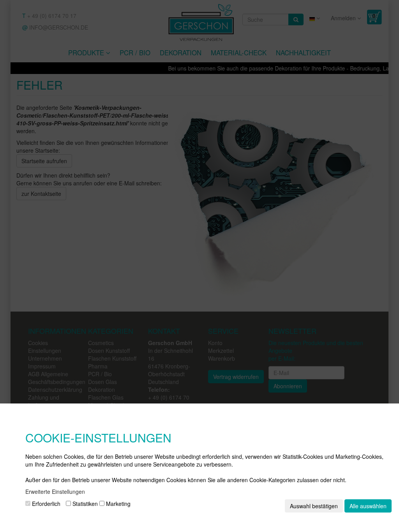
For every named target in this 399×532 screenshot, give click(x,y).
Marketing (117, 503)
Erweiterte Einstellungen (55, 491)
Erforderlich (45, 503)
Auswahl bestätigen (314, 506)
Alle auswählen (368, 506)
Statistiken (84, 503)
